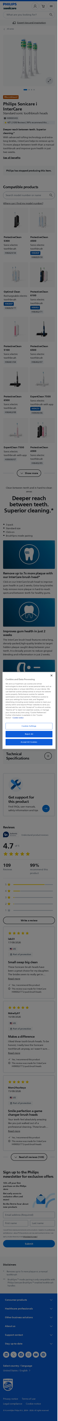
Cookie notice (17, 717)
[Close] (50, 675)
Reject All (28, 734)
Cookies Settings (27, 726)
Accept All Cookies (28, 742)
